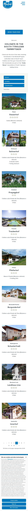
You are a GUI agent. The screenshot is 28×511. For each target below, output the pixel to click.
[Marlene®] (7, 8)
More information (14, 507)
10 (14, 445)
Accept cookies (14, 500)
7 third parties (10, 459)
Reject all (14, 504)
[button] (26, 457)
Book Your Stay (14, 32)
